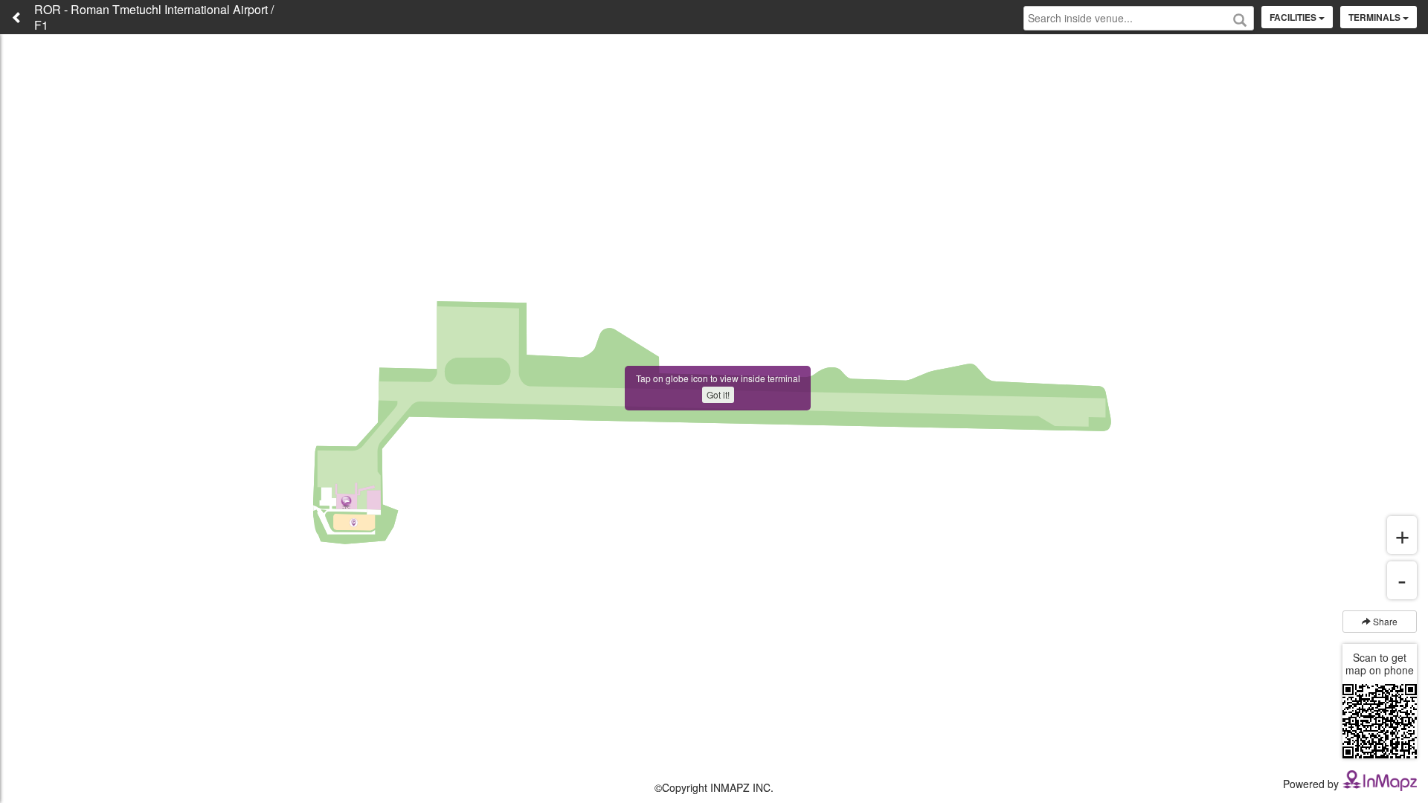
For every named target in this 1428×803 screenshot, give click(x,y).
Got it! (718, 394)
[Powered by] (1379, 779)
